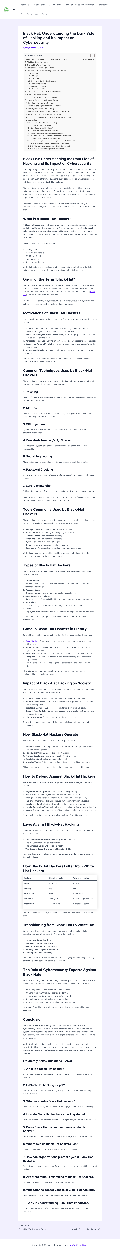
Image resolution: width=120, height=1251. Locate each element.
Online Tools (26, 14)
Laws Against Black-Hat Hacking (40, 109)
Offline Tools (41, 14)
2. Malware (35, 76)
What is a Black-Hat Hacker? (38, 62)
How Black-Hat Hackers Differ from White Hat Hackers (49, 112)
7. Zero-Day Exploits (37, 89)
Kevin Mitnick (31, 641)
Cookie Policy (55, 5)
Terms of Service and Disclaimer (79, 5)
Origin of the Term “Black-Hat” (39, 65)
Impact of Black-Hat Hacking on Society (43, 100)
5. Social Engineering (38, 84)
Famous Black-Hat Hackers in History (42, 97)
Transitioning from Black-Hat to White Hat (44, 114)
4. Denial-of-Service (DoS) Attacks (43, 81)
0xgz (14, 9)
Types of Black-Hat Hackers (37, 94)
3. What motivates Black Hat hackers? (45, 130)
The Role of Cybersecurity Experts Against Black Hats (49, 117)
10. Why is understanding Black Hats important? (49, 149)
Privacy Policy (39, 5)
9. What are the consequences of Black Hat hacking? (51, 146)
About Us (25, 5)
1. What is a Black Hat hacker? (41, 125)
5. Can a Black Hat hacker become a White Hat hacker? (51, 136)
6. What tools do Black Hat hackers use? (45, 138)
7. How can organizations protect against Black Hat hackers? (53, 141)
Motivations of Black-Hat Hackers (40, 68)
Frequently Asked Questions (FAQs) (44, 123)
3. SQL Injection (36, 78)
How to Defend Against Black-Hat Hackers (44, 106)
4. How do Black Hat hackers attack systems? (47, 133)
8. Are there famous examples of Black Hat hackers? (50, 143)
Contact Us (103, 5)
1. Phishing (34, 73)
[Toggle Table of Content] (91, 56)
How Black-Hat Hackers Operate (40, 103)
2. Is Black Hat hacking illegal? (42, 128)
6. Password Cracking (38, 86)
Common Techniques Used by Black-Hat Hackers (47, 71)
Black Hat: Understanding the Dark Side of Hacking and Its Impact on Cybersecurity (60, 59)
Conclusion (32, 120)
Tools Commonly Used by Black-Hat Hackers (45, 92)
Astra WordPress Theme (77, 1245)
